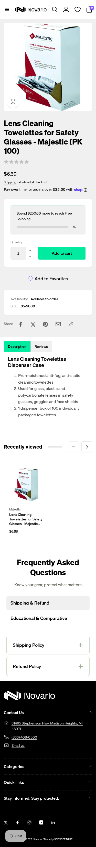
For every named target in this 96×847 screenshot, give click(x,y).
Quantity (16, 242)
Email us (18, 745)
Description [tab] (17, 346)
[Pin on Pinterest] (45, 324)
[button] (7, 9)
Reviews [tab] (41, 346)
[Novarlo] (29, 698)
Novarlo (37, 839)
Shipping (10, 182)
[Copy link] (71, 324)
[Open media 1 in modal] (48, 67)
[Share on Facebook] (20, 324)
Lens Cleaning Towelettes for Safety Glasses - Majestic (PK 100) (25, 519)
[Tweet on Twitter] (33, 324)
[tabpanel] (48, 387)
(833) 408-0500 (24, 737)
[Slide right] (86, 446)
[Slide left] (73, 446)
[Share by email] (58, 324)
